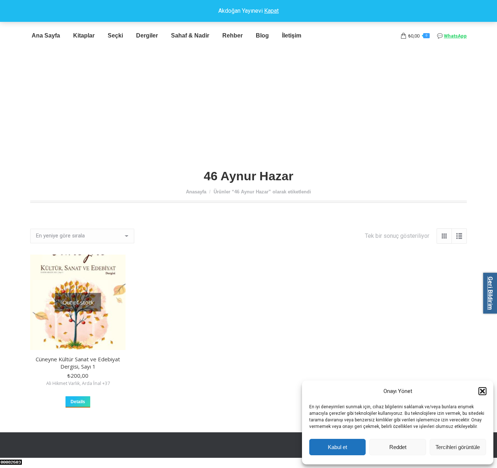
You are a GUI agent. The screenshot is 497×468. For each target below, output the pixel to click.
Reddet (397, 447)
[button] (482, 391)
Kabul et (337, 447)
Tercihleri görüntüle (458, 447)
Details (78, 401)
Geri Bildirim (490, 293)
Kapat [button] (271, 10)
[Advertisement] (248, 107)
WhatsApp (455, 36)
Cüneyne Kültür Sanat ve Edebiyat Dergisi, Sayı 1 (78, 362)
